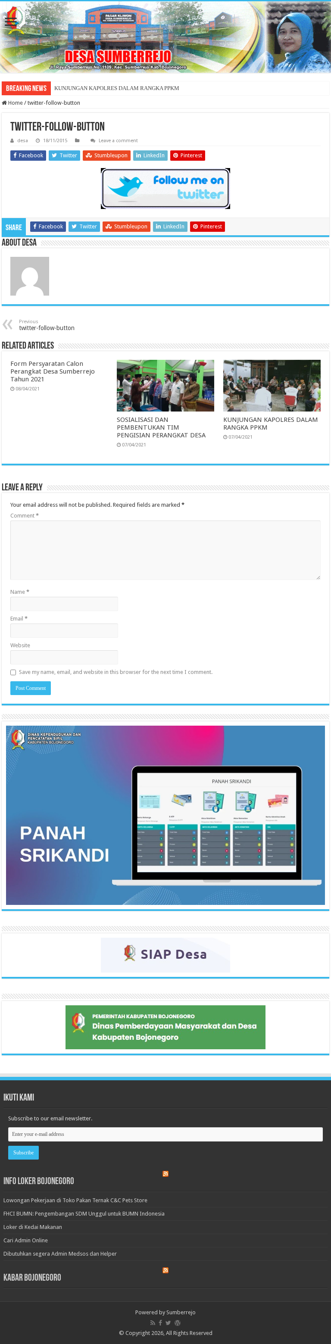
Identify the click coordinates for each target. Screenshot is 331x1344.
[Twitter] (168, 1323)
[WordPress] (177, 1323)
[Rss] (153, 1323)
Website (20, 645)
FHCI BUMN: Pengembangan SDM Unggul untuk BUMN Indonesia (84, 1213)
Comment (24, 515)
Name (19, 592)
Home (15, 103)
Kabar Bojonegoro (32, 1278)
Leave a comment (118, 140)
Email (19, 618)
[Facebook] (160, 1323)
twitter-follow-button (47, 325)
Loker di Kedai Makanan (32, 1227)
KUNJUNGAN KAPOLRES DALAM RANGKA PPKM (116, 88)
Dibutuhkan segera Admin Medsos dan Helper (60, 1253)
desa (22, 140)
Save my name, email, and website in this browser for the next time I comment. (115, 672)
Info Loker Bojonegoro (38, 1182)
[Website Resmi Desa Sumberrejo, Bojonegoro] (165, 37)
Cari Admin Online (25, 1240)
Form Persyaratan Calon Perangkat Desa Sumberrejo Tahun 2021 (52, 371)
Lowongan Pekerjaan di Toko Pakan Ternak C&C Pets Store (75, 1200)
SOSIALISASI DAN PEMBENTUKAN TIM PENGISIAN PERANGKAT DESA (161, 427)
